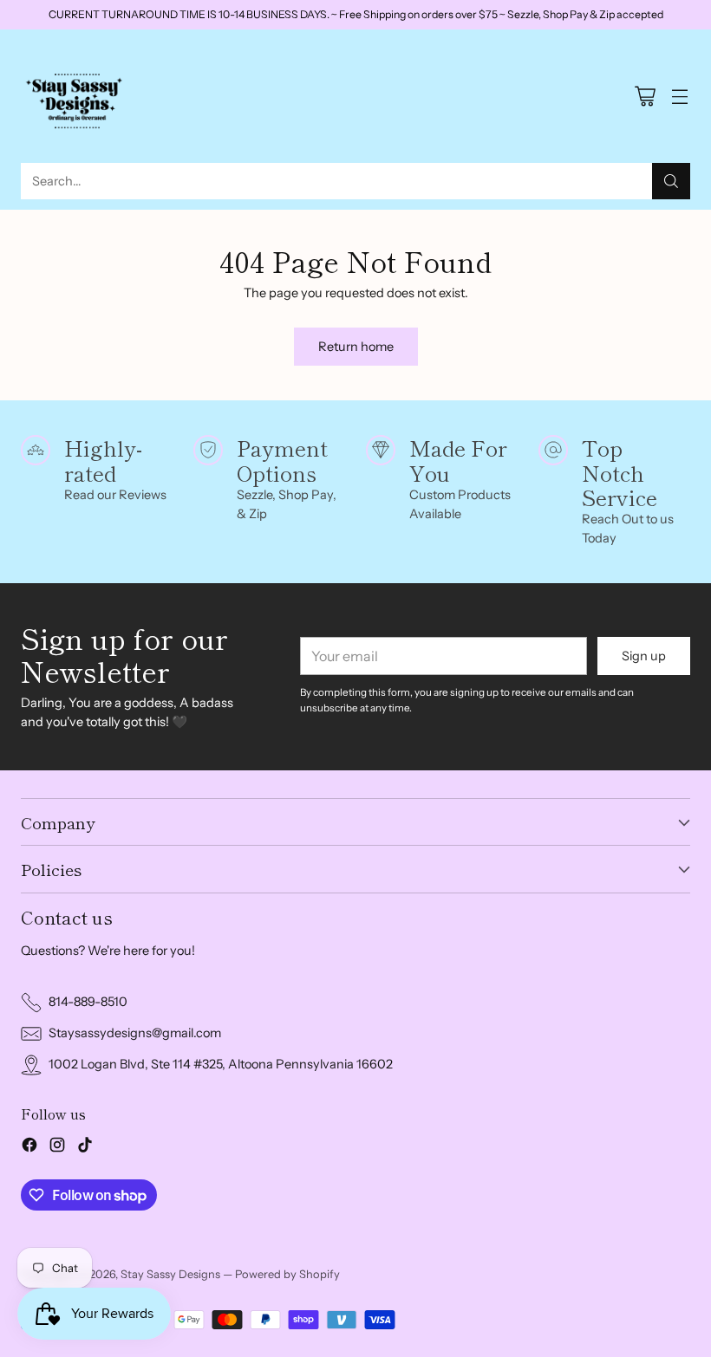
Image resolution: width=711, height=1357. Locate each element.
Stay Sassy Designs (170, 1274)
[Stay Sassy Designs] (77, 96)
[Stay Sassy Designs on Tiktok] (85, 1147)
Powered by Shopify (287, 1274)
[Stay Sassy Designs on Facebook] (29, 1147)
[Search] (671, 181)
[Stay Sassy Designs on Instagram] (57, 1147)
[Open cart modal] (644, 96)
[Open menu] (679, 96)
